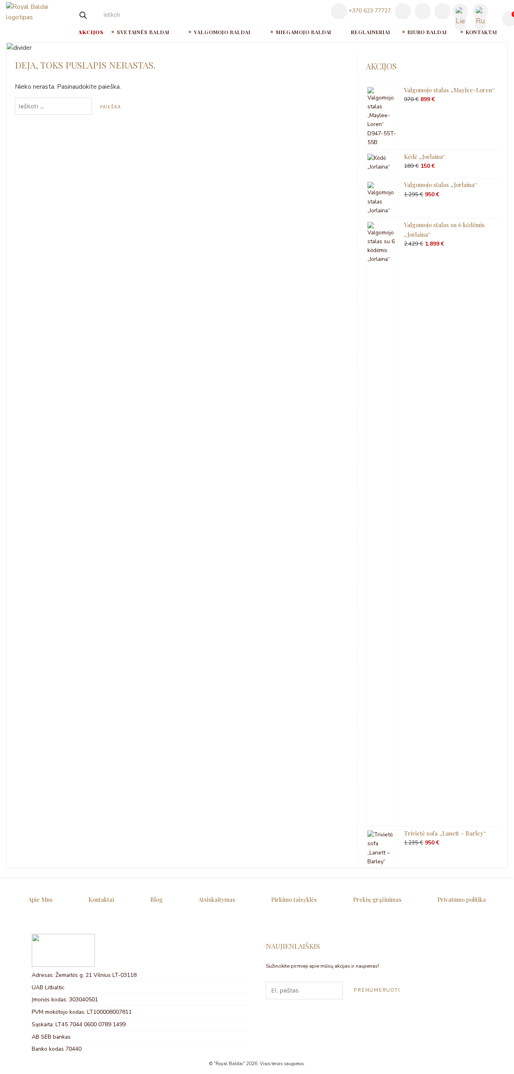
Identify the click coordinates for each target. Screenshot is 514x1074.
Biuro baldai (427, 31)
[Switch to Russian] (480, 11)
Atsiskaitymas (216, 899)
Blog (156, 899)
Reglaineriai (370, 31)
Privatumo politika (461, 899)
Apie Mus (40, 899)
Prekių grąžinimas (377, 899)
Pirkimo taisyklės (294, 899)
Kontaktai (481, 31)
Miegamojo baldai (303, 31)
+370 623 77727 (369, 10)
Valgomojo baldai (222, 31)
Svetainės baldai (143, 31)
